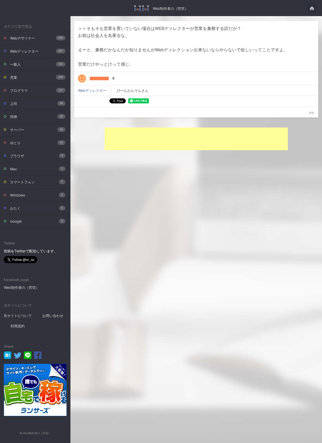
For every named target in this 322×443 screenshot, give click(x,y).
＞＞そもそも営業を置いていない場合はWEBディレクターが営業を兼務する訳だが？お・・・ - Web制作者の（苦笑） (141, 8)
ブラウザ (36, 156)
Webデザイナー (36, 38)
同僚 (36, 116)
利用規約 (18, 326)
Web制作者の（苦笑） (170, 8)
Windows (36, 195)
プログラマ (36, 90)
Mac (36, 169)
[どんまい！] (82, 78)
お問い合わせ (52, 315)
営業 (36, 77)
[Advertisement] (196, 139)
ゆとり (36, 143)
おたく (36, 208)
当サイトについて (18, 315)
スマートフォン (36, 182)
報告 (311, 112)
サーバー (36, 130)
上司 (36, 103)
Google (36, 221)
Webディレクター (36, 51)
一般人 (36, 64)
